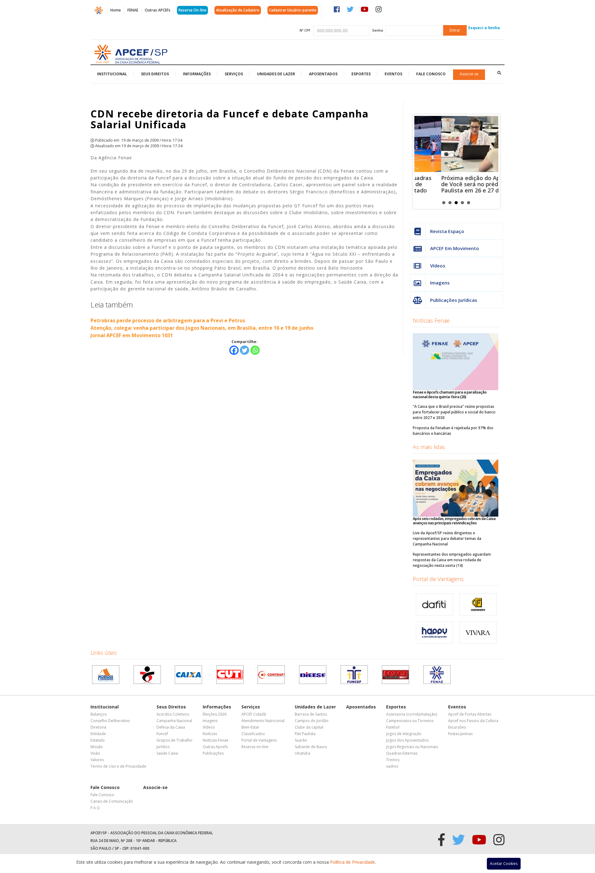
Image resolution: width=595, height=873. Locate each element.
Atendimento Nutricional (262, 720)
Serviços (234, 74)
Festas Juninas (460, 733)
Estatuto (97, 740)
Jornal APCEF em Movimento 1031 (131, 335)
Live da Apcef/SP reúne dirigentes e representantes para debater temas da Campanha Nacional (447, 538)
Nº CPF (305, 30)
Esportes (361, 74)
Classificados (253, 733)
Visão (95, 753)
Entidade (98, 733)
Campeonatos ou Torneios (410, 720)
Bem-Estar (250, 727)
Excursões (457, 727)
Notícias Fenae (431, 320)
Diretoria (98, 727)
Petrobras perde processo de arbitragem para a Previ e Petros (167, 320)
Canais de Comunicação (111, 801)
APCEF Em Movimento (454, 248)
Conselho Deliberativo (110, 720)
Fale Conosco (431, 74)
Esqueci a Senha (484, 27)
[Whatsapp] (255, 350)
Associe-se (469, 74)
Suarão (301, 740)
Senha (377, 30)
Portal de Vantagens (438, 579)
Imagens (440, 283)
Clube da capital (309, 727)
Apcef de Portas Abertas (469, 714)
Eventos (393, 74)
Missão (96, 746)
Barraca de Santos (311, 714)
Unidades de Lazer (276, 74)
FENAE (132, 10)
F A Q (95, 807)
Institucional (112, 74)
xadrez (392, 766)
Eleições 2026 (215, 714)
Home (115, 10)
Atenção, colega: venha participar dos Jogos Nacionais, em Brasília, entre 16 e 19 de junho (201, 327)
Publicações (213, 753)
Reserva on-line (254, 746)
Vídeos (437, 265)
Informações (197, 74)
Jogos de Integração (403, 733)
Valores (97, 759)
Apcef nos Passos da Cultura (473, 720)
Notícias (210, 733)
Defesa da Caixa (170, 727)
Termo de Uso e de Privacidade (118, 766)
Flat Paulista (305, 733)
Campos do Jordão (311, 720)
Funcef (162, 733)
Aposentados (323, 74)
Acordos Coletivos (172, 714)
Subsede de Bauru (311, 746)
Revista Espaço (447, 231)
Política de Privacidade (352, 862)
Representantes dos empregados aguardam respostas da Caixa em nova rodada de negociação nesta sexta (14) (452, 560)
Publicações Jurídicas (453, 300)
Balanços (98, 714)
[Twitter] (244, 350)
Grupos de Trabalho (174, 740)
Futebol (392, 727)
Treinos (392, 759)
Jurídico (163, 746)
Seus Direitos (155, 74)
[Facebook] (234, 350)
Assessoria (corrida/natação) (411, 714)
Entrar (455, 30)
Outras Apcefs (215, 746)
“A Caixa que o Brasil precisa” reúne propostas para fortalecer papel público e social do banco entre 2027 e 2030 (454, 412)
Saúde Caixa (167, 753)
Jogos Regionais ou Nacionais (412, 746)
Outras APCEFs (157, 10)
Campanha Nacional (174, 720)
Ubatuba (302, 753)
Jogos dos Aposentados (407, 740)
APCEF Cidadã (253, 714)
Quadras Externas (401, 753)
